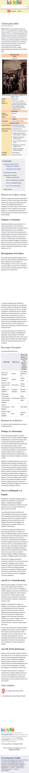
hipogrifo (3, 456)
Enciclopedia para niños (7, 25)
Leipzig (23, 266)
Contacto (16, 769)
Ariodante (17, 39)
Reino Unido (6, 341)
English (19, 11)
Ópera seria (15, 99)
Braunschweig (5, 264)
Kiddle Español (5, 767)
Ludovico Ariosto (5, 37)
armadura (6, 450)
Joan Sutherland (18, 303)
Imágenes (14, 11)
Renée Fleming (22, 325)
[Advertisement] (14, 17)
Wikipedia (22, 764)
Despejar (23, 6)
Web (9, 11)
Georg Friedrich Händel (18, 121)
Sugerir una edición (14, 749)
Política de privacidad (6, 769)
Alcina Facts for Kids (17, 691)
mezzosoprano (16, 398)
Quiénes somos (20, 767)
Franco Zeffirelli (7, 307)
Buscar (26, 6)
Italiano (14, 117)
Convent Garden (16, 126)
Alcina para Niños (6, 744)
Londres (23, 126)
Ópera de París (7, 323)
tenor (15, 142)
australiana (11, 303)
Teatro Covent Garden (15, 200)
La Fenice (5, 309)
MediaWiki (20, 766)
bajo (21, 150)
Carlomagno (13, 43)
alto (19, 146)
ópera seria (18, 29)
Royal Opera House (17, 125)
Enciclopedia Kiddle (6, 734)
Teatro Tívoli (14, 270)
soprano (24, 131)
